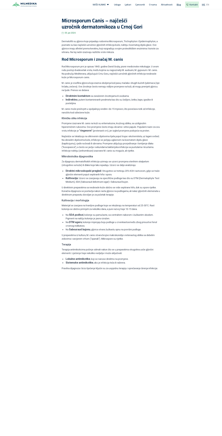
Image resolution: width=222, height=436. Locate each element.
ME (203, 4)
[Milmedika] (24, 4)
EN (207, 4)
